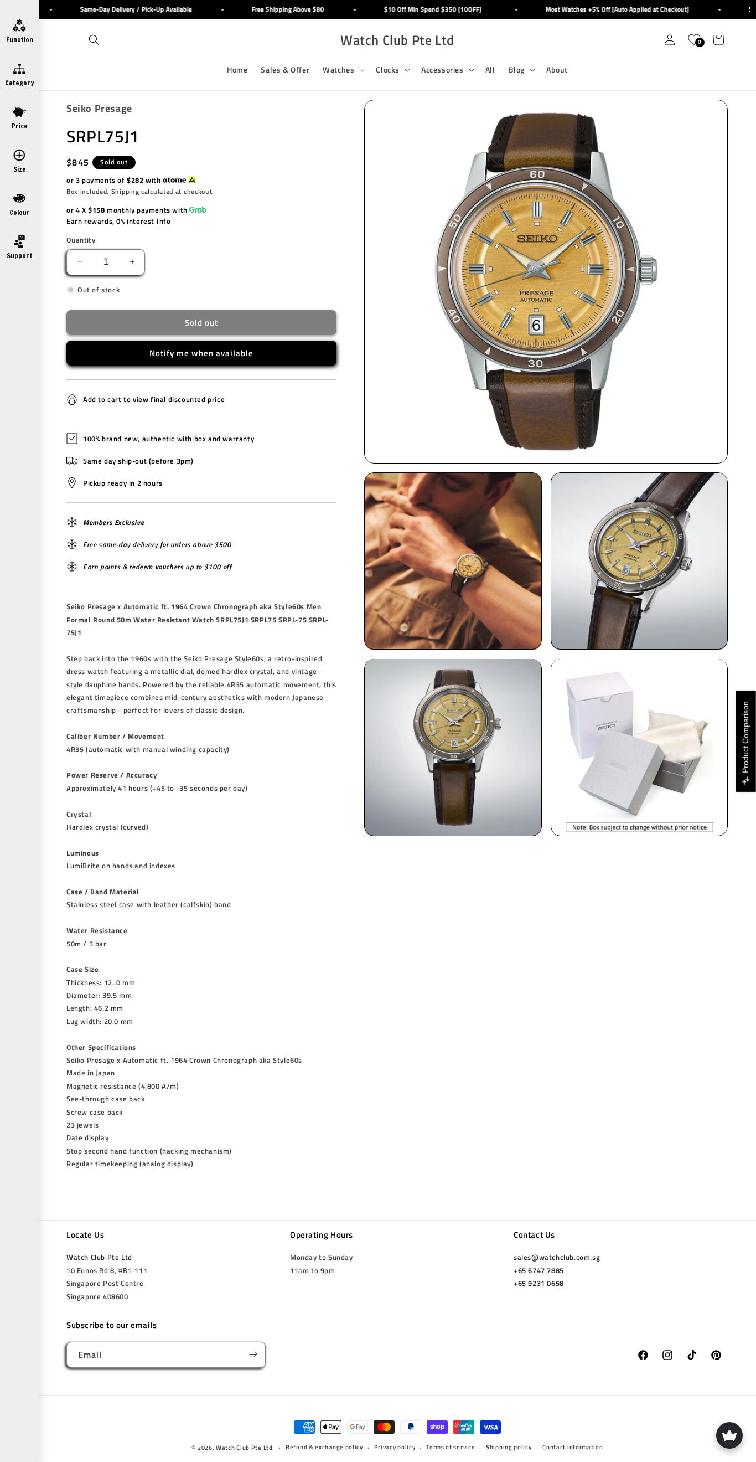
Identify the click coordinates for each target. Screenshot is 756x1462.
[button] (94, 40)
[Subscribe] (253, 1354)
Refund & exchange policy (324, 1447)
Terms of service (450, 1447)
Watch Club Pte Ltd (99, 1257)
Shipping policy (509, 1447)
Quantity (80, 240)
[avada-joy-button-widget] (729, 1435)
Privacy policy (395, 1447)
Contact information (572, 1447)
